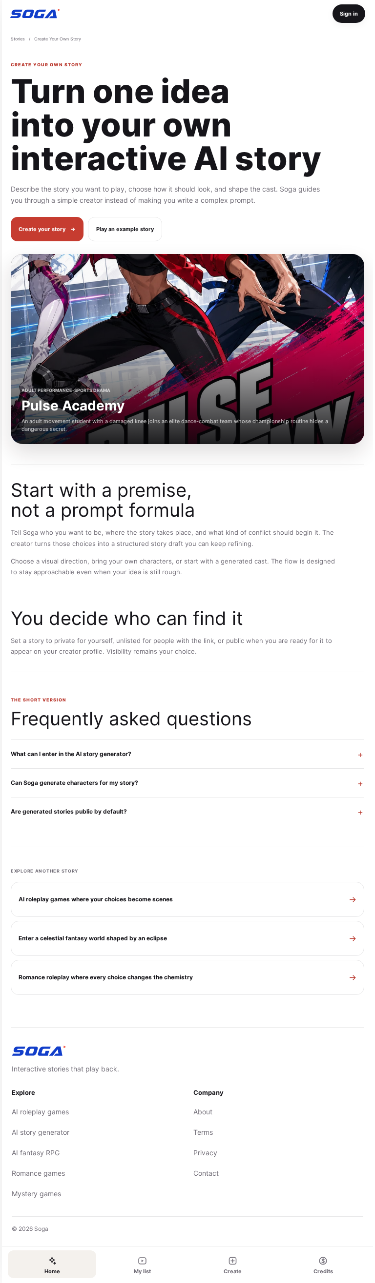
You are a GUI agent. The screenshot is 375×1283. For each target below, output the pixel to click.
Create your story (47, 229)
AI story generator (38, 1132)
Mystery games (34, 1193)
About (199, 1112)
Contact (202, 1173)
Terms (199, 1132)
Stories (18, 38)
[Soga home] (35, 13)
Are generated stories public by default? (67, 811)
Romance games (36, 1173)
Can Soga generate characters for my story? (72, 782)
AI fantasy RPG (34, 1152)
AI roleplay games (38, 1112)
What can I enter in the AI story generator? (69, 754)
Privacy (202, 1152)
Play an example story (125, 229)
